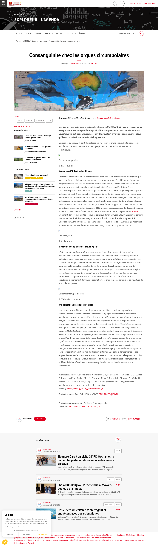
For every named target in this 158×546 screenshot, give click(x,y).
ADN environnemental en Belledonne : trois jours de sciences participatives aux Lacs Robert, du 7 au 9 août (40, 186)
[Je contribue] (122, 3)
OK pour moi (43, 534)
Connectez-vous (134, 3)
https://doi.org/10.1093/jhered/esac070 (85, 388)
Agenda (38, 33)
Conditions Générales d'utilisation (130, 535)
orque (21, 120)
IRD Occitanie (74, 63)
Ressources (71, 33)
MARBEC (136, 211)
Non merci (10, 534)
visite (118, 451)
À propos (82, 33)
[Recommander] (124, 419)
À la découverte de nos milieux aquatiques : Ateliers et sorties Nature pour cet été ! (39, 199)
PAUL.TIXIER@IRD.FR (109, 394)
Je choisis (26, 534)
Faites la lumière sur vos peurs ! (36, 175)
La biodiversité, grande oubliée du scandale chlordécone (37, 159)
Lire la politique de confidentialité (15, 527)
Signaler (20, 218)
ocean (49, 120)
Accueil (19, 33)
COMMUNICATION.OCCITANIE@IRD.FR (86, 406)
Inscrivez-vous (150, 3)
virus (118, 479)
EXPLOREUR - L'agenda (36, 20)
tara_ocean (109, 504)
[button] (5, 542)
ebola (110, 479)
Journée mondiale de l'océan (109, 118)
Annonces (49, 33)
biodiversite (40, 120)
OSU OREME (31, 140)
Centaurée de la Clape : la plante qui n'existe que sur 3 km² (38, 136)
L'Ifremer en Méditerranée (36, 152)
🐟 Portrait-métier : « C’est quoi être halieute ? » (38, 147)
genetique (29, 120)
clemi (118, 504)
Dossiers (59, 33)
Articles (29, 33)
